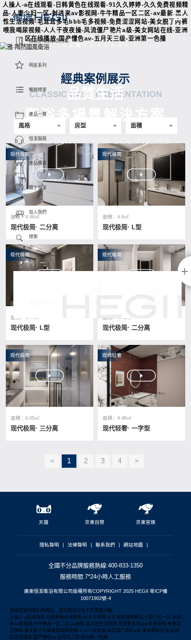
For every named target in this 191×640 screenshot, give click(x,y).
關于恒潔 (38, 187)
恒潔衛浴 (40, 20)
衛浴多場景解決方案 (49, 40)
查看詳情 (91, 363)
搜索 (33, 236)
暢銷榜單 (38, 89)
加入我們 (38, 212)
